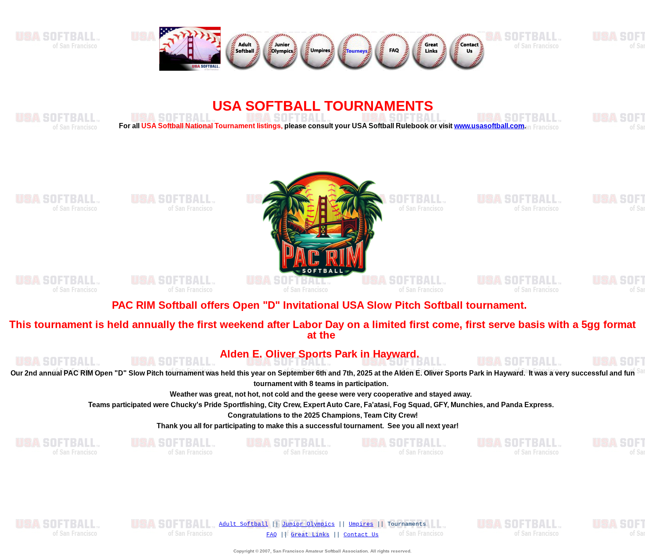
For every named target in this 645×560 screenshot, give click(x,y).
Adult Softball (243, 524)
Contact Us (361, 534)
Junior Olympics (308, 524)
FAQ (271, 534)
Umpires (361, 524)
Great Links (310, 534)
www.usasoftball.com (489, 126)
